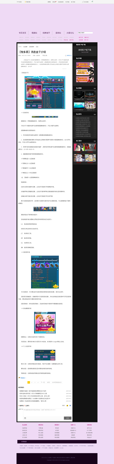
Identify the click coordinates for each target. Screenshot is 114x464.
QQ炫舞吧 (56, 448)
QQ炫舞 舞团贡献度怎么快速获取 (83, 126)
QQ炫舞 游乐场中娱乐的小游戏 (82, 118)
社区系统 (44, 40)
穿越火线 (51, 448)
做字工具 (81, 37)
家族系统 (73, 437)
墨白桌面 (40, 437)
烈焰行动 (59, 445)
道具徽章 (60, 37)
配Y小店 (86, 40)
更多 (95, 88)
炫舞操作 (33, 37)
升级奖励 (72, 37)
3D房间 (43, 37)
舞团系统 (27, 40)
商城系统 (21, 40)
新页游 (54, 2)
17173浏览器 (31, 445)
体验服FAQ (73, 430)
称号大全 (89, 428)
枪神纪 (53, 445)
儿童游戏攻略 (90, 445)
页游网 (25, 445)
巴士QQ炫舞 (22, 448)
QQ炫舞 (25, 46)
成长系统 (66, 37)
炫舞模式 (38, 37)
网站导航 (28, 2)
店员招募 (81, 40)
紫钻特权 (89, 435)
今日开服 (67, 2)
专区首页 (22, 33)
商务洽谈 (59, 457)
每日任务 (55, 37)
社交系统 (38, 40)
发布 (67, 418)
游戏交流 (24, 430)
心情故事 (24, 432)
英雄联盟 (71, 445)
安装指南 (27, 37)
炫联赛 (49, 40)
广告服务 (54, 457)
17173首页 (19, 2)
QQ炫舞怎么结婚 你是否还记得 (82, 120)
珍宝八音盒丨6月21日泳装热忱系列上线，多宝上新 (35, 396)
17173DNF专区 (82, 445)
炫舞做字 (46, 33)
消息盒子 (89, 437)
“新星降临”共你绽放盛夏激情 (82, 130)
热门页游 (73, 2)
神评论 (69, 55)
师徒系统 (49, 37)
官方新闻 (24, 437)
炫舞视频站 (64, 445)
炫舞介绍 (21, 37)
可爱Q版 (41, 428)
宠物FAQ (73, 432)
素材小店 (87, 37)
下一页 (43, 382)
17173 (19, 46)
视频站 (34, 33)
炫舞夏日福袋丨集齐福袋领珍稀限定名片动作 (33, 391)
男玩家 (57, 428)
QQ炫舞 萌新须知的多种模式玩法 (83, 122)
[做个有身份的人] (67, 406)
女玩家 (57, 430)
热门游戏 (86, 2)
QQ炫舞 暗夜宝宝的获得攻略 (82, 132)
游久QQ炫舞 (37, 448)
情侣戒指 (40, 435)
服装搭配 (57, 435)
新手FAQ (54, 40)
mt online (61, 448)
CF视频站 (48, 445)
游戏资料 (31, 46)
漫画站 (58, 33)
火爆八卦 (24, 435)
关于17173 (44, 457)
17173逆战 (42, 445)
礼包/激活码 (60, 2)
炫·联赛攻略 (89, 432)
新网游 (49, 2)
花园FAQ (73, 428)
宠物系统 (33, 40)
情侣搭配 (57, 437)
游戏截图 (57, 432)
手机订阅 (44, 55)
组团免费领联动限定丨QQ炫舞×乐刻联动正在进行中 (35, 398)
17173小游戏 (44, 448)
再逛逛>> (23, 378)
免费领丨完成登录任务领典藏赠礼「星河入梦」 (34, 401)
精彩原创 (40, 430)
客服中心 (68, 457)
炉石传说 (37, 445)
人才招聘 (49, 457)
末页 (48, 382)
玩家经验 (24, 428)
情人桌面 (40, 432)
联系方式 (64, 457)
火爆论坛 (70, 33)
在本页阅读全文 (57, 382)
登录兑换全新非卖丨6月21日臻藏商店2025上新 (33, 393)
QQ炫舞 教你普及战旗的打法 (82, 128)
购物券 (73, 435)
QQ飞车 (76, 445)
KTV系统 (60, 40)
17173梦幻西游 (30, 448)
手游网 (21, 445)
